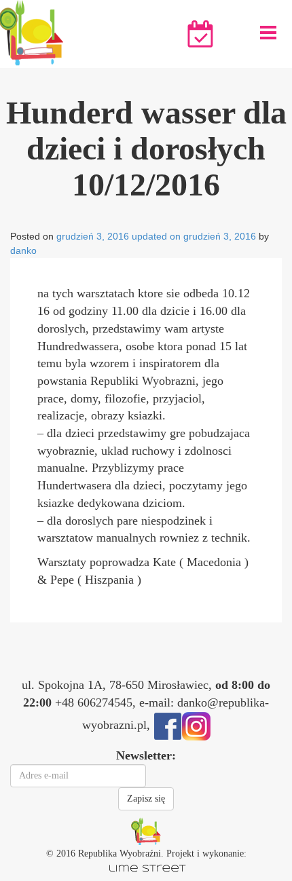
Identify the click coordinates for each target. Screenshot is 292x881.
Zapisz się (146, 798)
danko (23, 250)
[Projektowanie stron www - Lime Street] (146, 867)
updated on (156, 236)
